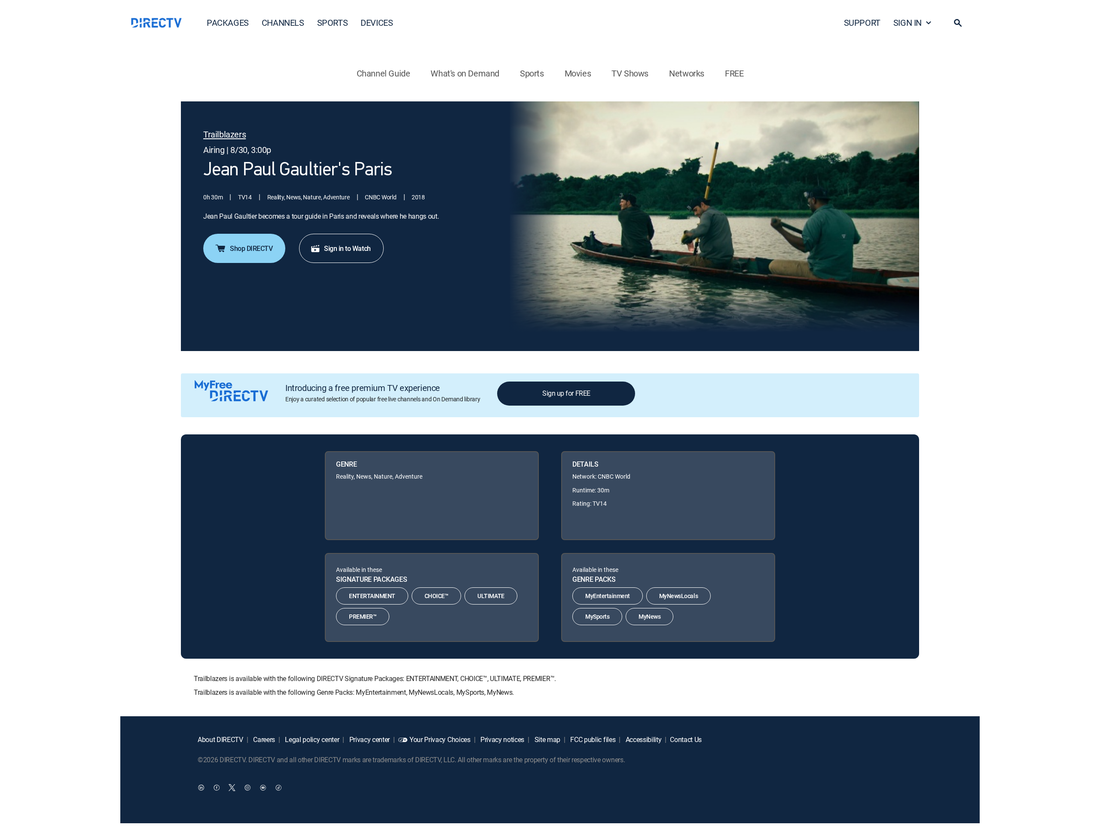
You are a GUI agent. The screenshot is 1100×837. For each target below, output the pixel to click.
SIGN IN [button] (907, 22)
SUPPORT (862, 22)
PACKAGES (228, 22)
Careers (263, 739)
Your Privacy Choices (440, 739)
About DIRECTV (220, 739)
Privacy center (369, 739)
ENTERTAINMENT (372, 596)
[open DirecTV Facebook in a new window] (216, 787)
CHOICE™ (437, 596)
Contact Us (686, 739)
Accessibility (643, 739)
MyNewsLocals (678, 596)
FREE (734, 73)
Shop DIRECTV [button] (251, 248)
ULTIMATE (490, 596)
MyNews (649, 616)
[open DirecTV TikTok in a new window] (278, 787)
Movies (578, 73)
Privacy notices (501, 739)
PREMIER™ (362, 616)
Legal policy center (311, 739)
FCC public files (592, 739)
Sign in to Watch (347, 248)
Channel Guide (383, 73)
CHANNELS (283, 22)
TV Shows (629, 73)
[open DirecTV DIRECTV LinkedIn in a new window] (201, 787)
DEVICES (377, 22)
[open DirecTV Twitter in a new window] (232, 787)
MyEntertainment (607, 596)
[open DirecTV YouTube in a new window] (263, 787)
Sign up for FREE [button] (566, 393)
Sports (532, 73)
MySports (597, 616)
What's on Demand (465, 73)
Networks (686, 73)
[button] (957, 23)
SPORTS (332, 22)
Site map (546, 739)
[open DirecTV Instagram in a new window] (247, 787)
